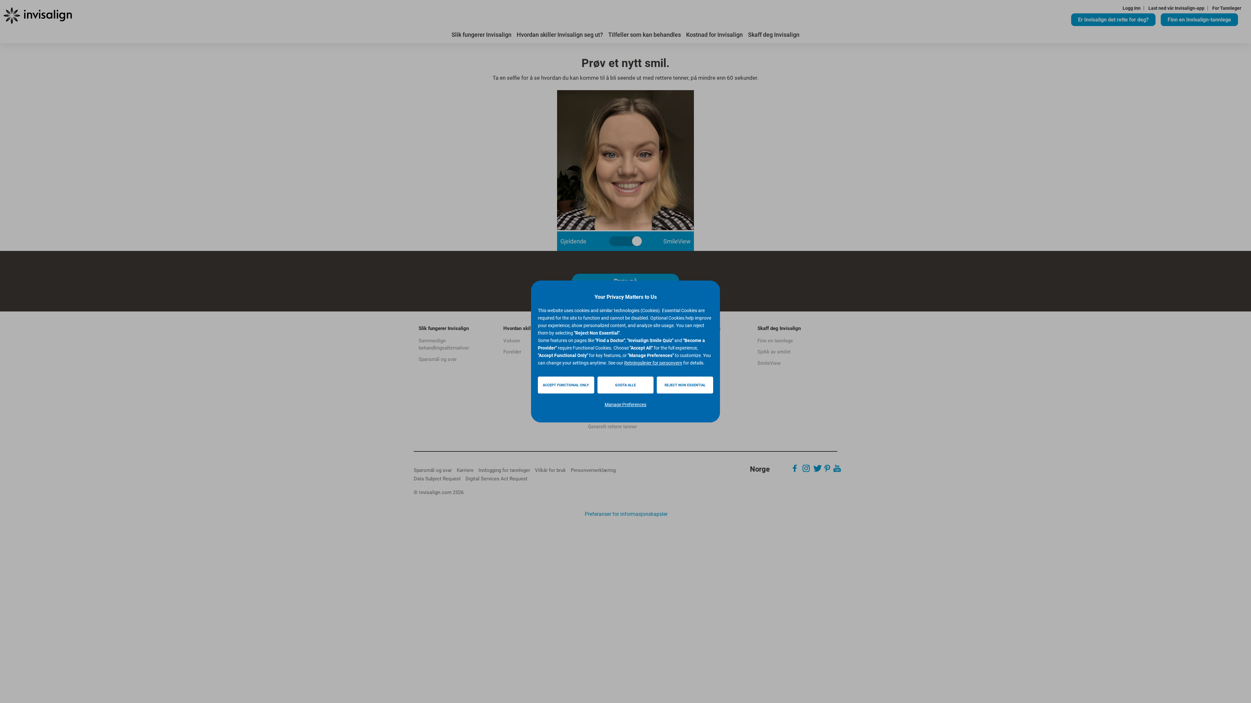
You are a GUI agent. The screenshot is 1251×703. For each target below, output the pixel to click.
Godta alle (625, 385)
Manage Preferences (625, 404)
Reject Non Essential (685, 385)
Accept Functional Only (566, 385)
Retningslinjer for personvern (653, 362)
